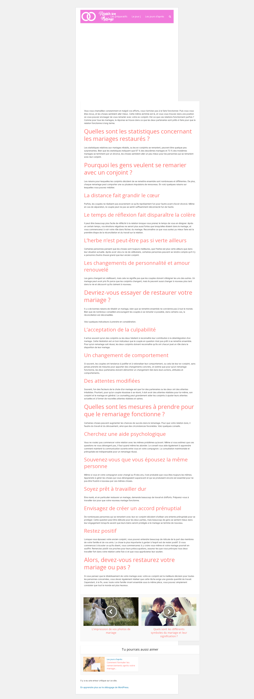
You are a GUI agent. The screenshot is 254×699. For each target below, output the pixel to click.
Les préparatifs (118, 16)
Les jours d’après (154, 16)
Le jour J (136, 16)
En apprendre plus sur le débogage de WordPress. (104, 687)
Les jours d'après (94, 49)
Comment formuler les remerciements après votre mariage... (121, 665)
